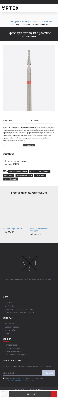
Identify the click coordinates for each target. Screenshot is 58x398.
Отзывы (35, 120)
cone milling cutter (10, 179)
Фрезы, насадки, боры (43, 21)
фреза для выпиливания (40, 171)
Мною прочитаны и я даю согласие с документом (24, 379)
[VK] (26, 285)
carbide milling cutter (24, 175)
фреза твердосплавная (18, 171)
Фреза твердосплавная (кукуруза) (39, 230)
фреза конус (8, 175)
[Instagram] (32, 285)
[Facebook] (21, 285)
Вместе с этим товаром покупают (29, 193)
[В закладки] (54, 394)
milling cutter (40, 175)
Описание (7, 120)
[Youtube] (37, 285)
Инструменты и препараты (21, 21)
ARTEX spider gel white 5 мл (13, 229)
